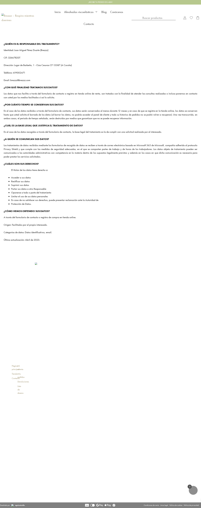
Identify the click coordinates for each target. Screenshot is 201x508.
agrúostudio (20, 505)
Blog (104, 12)
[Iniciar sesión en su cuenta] (185, 18)
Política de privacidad (191, 505)
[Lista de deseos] (191, 18)
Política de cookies (176, 505)
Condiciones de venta (151, 505)
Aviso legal (164, 505)
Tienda (15, 373)
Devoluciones (23, 381)
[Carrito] (198, 18)
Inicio (58, 12)
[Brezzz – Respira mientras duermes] (22, 18)
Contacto (89, 24)
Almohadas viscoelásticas (78, 12)
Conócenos (116, 12)
